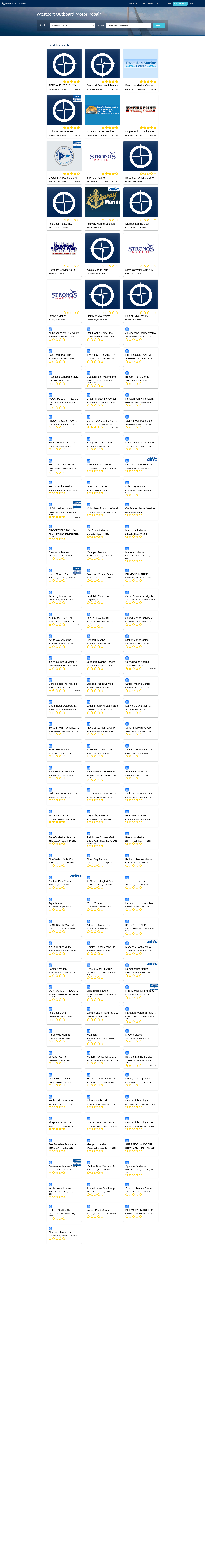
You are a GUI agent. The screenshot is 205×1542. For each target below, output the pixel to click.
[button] (72, 25)
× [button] (53, 25)
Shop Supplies (146, 3)
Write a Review (180, 3)
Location (101, 25)
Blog (191, 3)
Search (159, 25)
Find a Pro (133, 3)
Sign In (199, 3)
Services (44, 25)
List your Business (163, 3)
